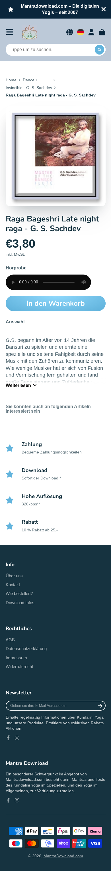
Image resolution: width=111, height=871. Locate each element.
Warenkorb (102, 32)
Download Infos (20, 602)
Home (11, 80)
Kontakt (13, 584)
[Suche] (99, 50)
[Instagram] (17, 738)
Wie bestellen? (19, 593)
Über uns (14, 575)
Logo (29, 32)
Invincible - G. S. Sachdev (29, 87)
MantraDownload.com (63, 856)
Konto (91, 32)
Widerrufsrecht (19, 666)
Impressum (16, 657)
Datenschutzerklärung (26, 648)
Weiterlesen (18, 385)
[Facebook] (8, 738)
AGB (10, 639)
